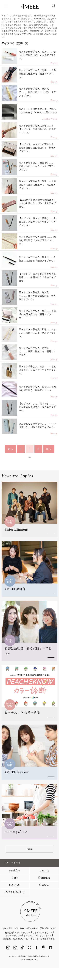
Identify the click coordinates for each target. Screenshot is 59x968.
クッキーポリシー (14, 936)
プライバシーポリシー (43, 933)
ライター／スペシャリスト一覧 (37, 936)
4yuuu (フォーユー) (22, 939)
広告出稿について (48, 928)
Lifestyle (14, 885)
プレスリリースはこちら (13, 928)
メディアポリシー (23, 933)
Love (14, 878)
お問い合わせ (32, 928)
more (29, 849)
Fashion (14, 870)
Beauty (44, 870)
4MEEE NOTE (14, 892)
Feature (44, 885)
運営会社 (7, 939)
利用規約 (9, 933)
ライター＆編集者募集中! (44, 939)
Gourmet (44, 878)
